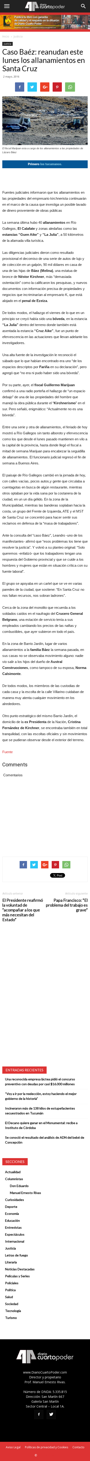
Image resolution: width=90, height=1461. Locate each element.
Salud (9, 1297)
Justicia (18, 36)
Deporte (11, 1207)
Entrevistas (13, 1227)
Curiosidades (14, 1200)
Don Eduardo (19, 1186)
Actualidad (13, 1172)
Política (10, 1290)
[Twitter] (51, 1414)
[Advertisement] (45, 179)
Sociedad (11, 1304)
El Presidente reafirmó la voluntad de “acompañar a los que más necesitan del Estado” (22, 910)
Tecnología (13, 1311)
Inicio (5, 36)
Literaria (11, 1262)
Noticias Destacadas (20, 1269)
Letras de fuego (16, 1255)
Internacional (14, 1241)
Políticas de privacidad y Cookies (46, 1447)
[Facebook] (38, 1414)
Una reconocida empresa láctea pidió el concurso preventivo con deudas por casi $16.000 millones (40, 1081)
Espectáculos (14, 1234)
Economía (12, 1213)
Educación (12, 1220)
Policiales (11, 1283)
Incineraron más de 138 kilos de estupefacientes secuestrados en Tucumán (40, 1110)
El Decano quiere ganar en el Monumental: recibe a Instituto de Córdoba (41, 1125)
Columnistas (14, 1179)
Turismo (11, 1318)
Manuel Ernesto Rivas (25, 1193)
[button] (83, 6)
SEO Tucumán (46, 1455)
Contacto (78, 1447)
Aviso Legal (13, 1447)
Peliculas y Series (17, 1276)
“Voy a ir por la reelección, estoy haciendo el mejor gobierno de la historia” (41, 1096)
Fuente (7, 752)
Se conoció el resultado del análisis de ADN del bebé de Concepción (44, 1139)
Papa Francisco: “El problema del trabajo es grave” (67, 905)
